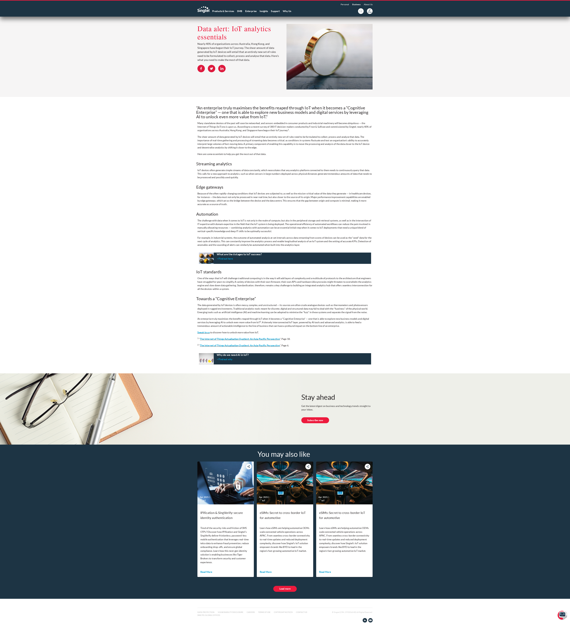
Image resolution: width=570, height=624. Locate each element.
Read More (206, 572)
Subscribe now (315, 420)
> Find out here (225, 258)
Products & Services (223, 11)
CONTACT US (301, 612)
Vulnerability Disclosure (230, 612)
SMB (239, 11)
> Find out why (224, 359)
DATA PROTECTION (205, 612)
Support (275, 11)
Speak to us (203, 332)
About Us (368, 4)
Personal (345, 4)
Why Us (287, 11)
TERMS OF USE (264, 612)
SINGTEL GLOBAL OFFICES (208, 615)
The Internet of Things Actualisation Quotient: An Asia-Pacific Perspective (240, 339)
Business (356, 4)
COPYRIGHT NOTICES (283, 612)
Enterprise (251, 11)
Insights (264, 11)
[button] (565, 619)
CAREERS (251, 612)
